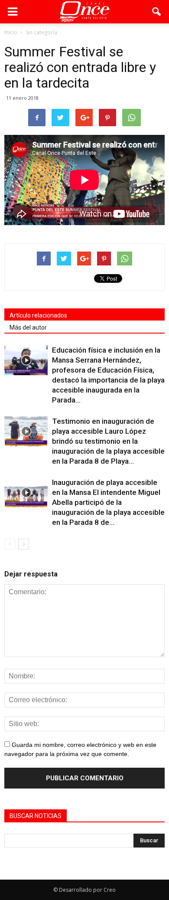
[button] (157, 11)
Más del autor (28, 327)
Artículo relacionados (38, 315)
